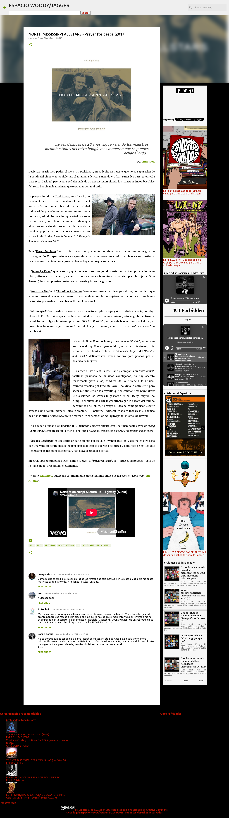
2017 (39, 545)
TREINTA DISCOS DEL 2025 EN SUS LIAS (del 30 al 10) (36, 760)
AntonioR (148, 161)
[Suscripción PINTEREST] (191, 92)
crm (40, 593)
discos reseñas (66, 545)
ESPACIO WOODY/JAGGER (39, 5)
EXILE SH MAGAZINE (17, 737)
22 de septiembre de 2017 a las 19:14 (67, 609)
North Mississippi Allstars (96, 545)
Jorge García (45, 634)
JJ (78, 545)
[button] (30, 44)
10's (31, 545)
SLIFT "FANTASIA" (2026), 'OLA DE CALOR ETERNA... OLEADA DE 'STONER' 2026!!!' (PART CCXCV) (35, 796)
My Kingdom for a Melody (21, 720)
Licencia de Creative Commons (150, 809)
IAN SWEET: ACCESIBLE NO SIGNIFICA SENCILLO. (33, 777)
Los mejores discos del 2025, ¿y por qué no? (192, 638)
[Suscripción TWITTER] (185, 92)
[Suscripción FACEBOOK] (179, 92)
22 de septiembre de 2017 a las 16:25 (60, 593)
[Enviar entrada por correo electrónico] (30, 542)
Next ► (202, 681)
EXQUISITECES (14, 763)
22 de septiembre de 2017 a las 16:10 (73, 574)
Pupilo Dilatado (15, 780)
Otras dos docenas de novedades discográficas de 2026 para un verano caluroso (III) (193, 573)
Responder (44, 586)
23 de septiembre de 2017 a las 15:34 (71, 634)
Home (186, 681)
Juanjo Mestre (46, 574)
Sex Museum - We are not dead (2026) (27, 734)
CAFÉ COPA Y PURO (17, 745)
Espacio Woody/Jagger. (92, 809)
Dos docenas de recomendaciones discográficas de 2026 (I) (193, 617)
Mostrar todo (8, 802)
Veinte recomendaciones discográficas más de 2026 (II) (193, 594)
